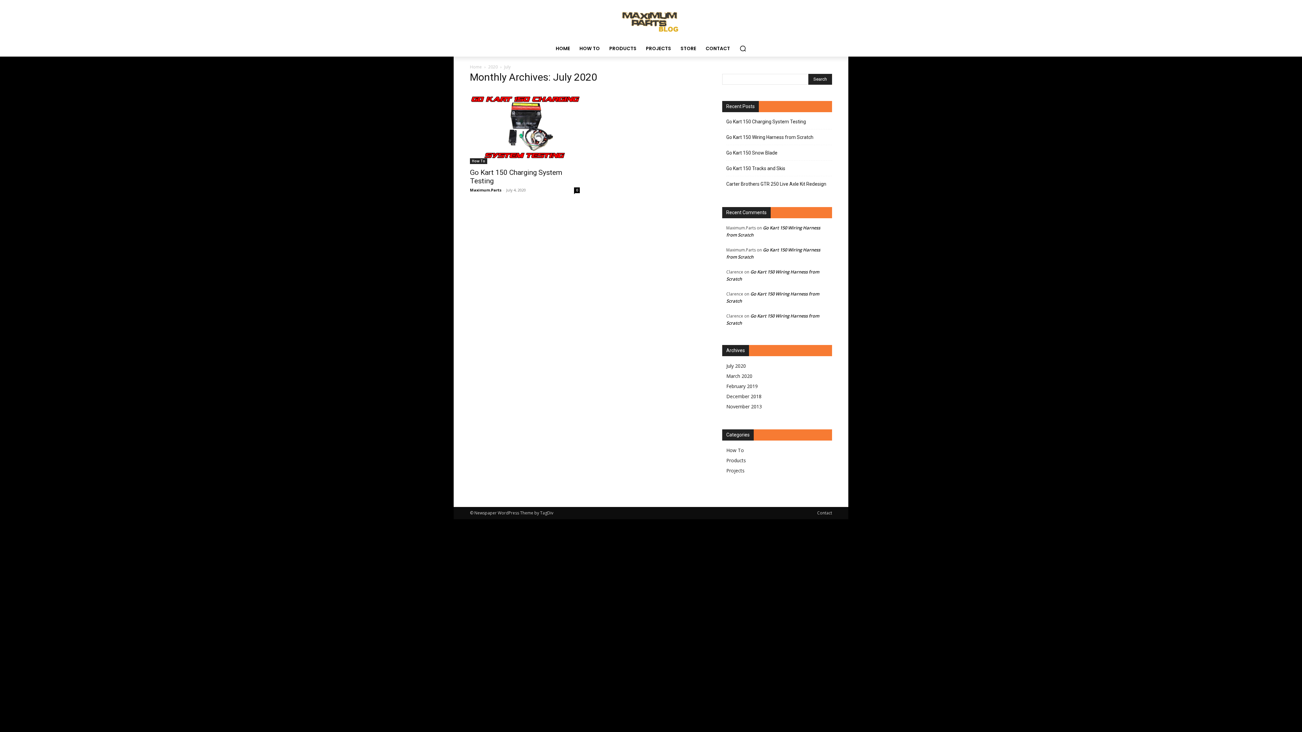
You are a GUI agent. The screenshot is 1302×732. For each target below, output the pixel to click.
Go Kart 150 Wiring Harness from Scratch (769, 137)
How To (478, 161)
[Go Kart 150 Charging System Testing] (525, 127)
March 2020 (739, 376)
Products (736, 460)
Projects (735, 470)
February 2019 (742, 386)
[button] (743, 48)
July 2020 (736, 366)
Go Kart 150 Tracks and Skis (755, 168)
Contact (824, 513)
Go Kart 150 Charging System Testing (766, 121)
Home (476, 67)
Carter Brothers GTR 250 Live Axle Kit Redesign (776, 184)
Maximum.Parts (485, 189)
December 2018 (744, 396)
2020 (493, 67)
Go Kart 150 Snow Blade (751, 153)
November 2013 (744, 406)
